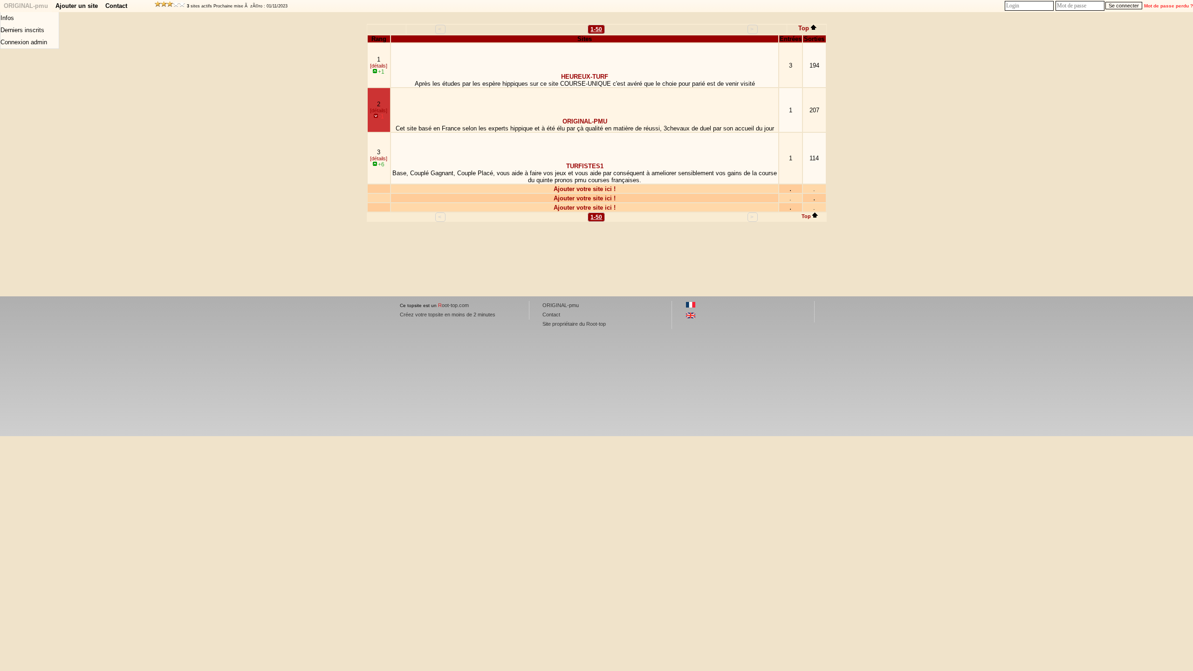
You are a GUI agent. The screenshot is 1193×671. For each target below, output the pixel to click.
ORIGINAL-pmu (26, 5)
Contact (116, 5)
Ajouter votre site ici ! (585, 188)
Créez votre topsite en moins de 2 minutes (447, 314)
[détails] (378, 65)
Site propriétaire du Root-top (574, 324)
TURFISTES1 (584, 166)
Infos (7, 17)
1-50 (596, 29)
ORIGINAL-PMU (584, 121)
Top (803, 28)
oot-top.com (453, 305)
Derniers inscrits (22, 30)
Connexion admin (23, 42)
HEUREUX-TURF (584, 76)
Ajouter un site (76, 5)
